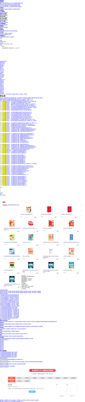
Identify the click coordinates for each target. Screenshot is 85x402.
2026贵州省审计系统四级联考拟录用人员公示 (9, 300)
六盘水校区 (33, 291)
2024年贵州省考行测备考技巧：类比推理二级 (9, 311)
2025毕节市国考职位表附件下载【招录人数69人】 (20, 114)
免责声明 (28, 400)
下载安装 (12, 36)
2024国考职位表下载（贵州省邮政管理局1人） (20, 142)
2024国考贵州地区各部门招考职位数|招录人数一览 (21, 127)
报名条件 (20, 321)
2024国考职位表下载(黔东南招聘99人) (18, 157)
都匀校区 (25, 291)
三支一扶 (11, 2)
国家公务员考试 (15, 94)
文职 (18, 204)
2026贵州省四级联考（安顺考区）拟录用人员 (9, 297)
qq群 (1, 45)
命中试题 (31, 338)
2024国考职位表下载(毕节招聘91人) (18, 155)
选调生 (18, 4)
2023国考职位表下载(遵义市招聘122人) (19, 185)
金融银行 (7, 5)
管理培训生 (6, 34)
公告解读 (6, 326)
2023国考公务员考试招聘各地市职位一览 (19, 174)
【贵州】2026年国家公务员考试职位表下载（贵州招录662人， (23, 105)
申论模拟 (17, 338)
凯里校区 (17, 291)
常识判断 (2, 331)
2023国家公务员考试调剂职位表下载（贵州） (20, 170)
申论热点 (25, 333)
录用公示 (21, 323)
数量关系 (10, 331)
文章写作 (17, 333)
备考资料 (6, 293)
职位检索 (2, 344)
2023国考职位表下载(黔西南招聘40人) (18, 177)
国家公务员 (2, 2)
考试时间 (24, 321)
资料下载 (2, 349)
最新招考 (2, 340)
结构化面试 (6, 336)
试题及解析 (37, 321)
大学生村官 (2, 5)
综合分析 (6, 333)
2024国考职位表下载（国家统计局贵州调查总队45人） (22, 138)
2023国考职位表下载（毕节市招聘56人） (19, 181)
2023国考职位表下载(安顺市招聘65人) (18, 183)
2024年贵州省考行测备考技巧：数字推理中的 (9, 310)
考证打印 (2, 87)
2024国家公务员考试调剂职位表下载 (18, 126)
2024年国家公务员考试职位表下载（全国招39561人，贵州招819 (24, 163)
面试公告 (2, 90)
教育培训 (15, 6)
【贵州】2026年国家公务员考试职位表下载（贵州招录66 (12, 100)
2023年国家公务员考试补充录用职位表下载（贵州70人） (22, 167)
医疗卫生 (11, 4)
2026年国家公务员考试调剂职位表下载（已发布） (21, 102)
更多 (10, 34)
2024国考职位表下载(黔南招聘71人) (18, 158)
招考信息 (21, 94)
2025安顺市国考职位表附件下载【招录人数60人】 (21, 115)
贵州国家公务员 (3, 61)
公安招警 (15, 2)
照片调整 (2, 342)
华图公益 (10, 400)
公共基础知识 (3, 328)
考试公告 (2, 321)
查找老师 (15, 30)
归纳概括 (2, 333)
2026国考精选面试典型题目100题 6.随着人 (8, 354)
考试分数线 (50, 321)
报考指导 (2, 325)
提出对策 (13, 333)
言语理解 (6, 331)
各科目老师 (11, 30)
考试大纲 (2, 86)
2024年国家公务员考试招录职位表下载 (19, 169)
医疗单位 (7, 6)
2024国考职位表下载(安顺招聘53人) (18, 159)
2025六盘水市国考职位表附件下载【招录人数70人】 (21, 113)
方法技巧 (20, 328)
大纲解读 (10, 326)
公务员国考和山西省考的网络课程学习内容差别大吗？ (12, 359)
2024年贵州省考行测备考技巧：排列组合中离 (9, 309)
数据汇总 (37, 326)
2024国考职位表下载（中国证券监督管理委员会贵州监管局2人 (23, 128)
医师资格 (15, 5)
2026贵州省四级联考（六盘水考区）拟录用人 (9, 298)
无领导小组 (11, 336)
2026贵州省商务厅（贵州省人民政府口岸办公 (9, 302)
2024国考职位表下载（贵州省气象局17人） (20, 140)
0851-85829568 (3, 41)
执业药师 (19, 6)
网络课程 (6, 12)
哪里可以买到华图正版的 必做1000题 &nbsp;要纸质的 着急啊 (13, 363)
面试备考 (10, 9)
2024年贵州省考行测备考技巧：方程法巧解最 (9, 316)
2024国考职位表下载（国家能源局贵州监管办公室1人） (22, 137)
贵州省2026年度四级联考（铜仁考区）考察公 (9, 304)
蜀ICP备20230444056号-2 (5, 401)
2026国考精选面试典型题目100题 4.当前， (8, 356)
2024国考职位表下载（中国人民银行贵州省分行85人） (22, 131)
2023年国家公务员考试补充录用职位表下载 (20, 168)
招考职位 (2, 85)
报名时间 (2, 83)
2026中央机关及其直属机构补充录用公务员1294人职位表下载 (23, 101)
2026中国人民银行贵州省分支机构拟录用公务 (9, 296)
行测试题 (2, 338)
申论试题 (6, 338)
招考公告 (2, 80)
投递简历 (10, 33)
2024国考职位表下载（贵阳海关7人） (18, 139)
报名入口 (2, 84)
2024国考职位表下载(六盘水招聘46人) (18, 152)
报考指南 (2, 81)
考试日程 (29, 323)
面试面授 (6, 290)
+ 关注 (11, 43)
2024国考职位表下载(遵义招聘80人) (19, 150)
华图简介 (2, 400)
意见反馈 (32, 400)
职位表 (25, 94)
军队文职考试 (20, 2)
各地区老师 (6, 30)
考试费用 (42, 321)
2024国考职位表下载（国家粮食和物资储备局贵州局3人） (23, 134)
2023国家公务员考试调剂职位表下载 (18, 171)
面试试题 (10, 338)
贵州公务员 (2, 63)
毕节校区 (10, 291)
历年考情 (33, 326)
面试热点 (21, 336)
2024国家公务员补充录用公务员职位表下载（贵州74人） (22, 124)
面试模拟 (21, 338)
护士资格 (15, 4)
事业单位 (7, 2)
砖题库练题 (2, 339)
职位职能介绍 (28, 326)
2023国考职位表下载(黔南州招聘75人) (18, 178)
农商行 (1, 67)
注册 (1, 40)
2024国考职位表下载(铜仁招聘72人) (18, 156)
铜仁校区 (13, 291)
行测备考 (2, 9)
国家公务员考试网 (3, 320)
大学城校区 (38, 291)
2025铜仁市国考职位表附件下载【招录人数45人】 (20, 108)
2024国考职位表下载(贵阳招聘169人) (18, 161)
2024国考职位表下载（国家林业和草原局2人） (20, 136)
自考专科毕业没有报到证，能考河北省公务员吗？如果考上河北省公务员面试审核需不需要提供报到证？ (22, 361)
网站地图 (36, 400)
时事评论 (18, 9)
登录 (1, 38)
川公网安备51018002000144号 (17, 401)
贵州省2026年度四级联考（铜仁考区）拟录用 (9, 303)
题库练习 (2, 345)
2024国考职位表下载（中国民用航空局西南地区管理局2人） (23, 130)
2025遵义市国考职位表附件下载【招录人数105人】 (21, 118)
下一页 (1, 192)
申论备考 (6, 9)
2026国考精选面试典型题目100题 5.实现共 (8, 355)
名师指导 (12, 328)
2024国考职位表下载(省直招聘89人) (18, 162)
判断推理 (13, 331)
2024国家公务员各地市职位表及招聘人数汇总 (20, 149)
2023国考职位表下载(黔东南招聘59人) (18, 176)
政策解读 (41, 326)
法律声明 (23, 400)
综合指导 (21, 333)
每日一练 (16, 328)
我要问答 (2, 358)
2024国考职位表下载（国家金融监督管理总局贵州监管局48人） (24, 146)
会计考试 (11, 5)
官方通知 (25, 323)
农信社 (18, 5)
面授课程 (2, 12)
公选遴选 (2, 72)
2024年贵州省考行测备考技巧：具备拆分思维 (9, 313)
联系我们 (19, 400)
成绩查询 (2, 89)
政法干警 (7, 4)
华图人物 (2, 30)
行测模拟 (13, 338)
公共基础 (14, 9)
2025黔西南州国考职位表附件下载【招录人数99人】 (21, 109)
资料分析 (17, 331)
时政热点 (2, 346)
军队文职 (2, 75)
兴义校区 (29, 291)
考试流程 (17, 321)
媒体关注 (15, 400)
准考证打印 (29, 321)
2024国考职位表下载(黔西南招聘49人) (18, 151)
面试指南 (2, 336)
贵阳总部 (2, 291)
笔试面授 (2, 290)
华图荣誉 (6, 400)
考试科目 (33, 321)
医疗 (16, 204)
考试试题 (2, 337)
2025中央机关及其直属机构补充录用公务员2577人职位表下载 (23, 106)
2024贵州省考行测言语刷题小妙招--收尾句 (9, 317)
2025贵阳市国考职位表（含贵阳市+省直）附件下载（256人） (23, 119)
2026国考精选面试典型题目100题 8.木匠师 (9, 306)
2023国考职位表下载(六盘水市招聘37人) (19, 180)
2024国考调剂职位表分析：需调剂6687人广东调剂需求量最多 (22, 125)
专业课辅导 (8, 328)
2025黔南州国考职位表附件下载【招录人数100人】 (21, 112)
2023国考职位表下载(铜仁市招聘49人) (18, 182)
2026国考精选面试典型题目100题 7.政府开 (9, 308)
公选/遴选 (11, 6)
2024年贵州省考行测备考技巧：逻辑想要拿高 (9, 314)
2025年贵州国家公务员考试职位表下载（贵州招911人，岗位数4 (23, 120)
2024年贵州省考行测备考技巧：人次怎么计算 (9, 315)
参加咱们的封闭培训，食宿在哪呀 (8, 366)
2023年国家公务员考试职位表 (17, 173)
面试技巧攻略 (16, 336)
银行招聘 (2, 66)
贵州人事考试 (8, 94)
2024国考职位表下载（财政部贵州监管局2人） (20, 144)
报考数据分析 (18, 326)
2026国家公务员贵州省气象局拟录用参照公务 (9, 294)
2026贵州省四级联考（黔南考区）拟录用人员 (9, 299)
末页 (1, 193)
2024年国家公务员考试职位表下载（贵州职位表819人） (22, 165)
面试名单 (2, 91)
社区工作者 (2, 6)
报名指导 (23, 326)
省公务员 (9, 204)
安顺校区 (21, 291)
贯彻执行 (10, 333)
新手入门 (2, 326)
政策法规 (2, 92)
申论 (1, 332)
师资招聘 (2, 34)
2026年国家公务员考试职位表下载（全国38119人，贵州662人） (23, 103)
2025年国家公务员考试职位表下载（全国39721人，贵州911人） (24, 122)
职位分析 (13, 326)
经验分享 (24, 328)
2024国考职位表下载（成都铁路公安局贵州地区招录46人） (23, 145)
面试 (1, 334)
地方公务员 (2, 4)
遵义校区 (6, 291)
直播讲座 (2, 343)
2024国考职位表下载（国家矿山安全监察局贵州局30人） (23, 133)
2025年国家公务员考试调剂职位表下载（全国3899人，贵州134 (23, 107)
